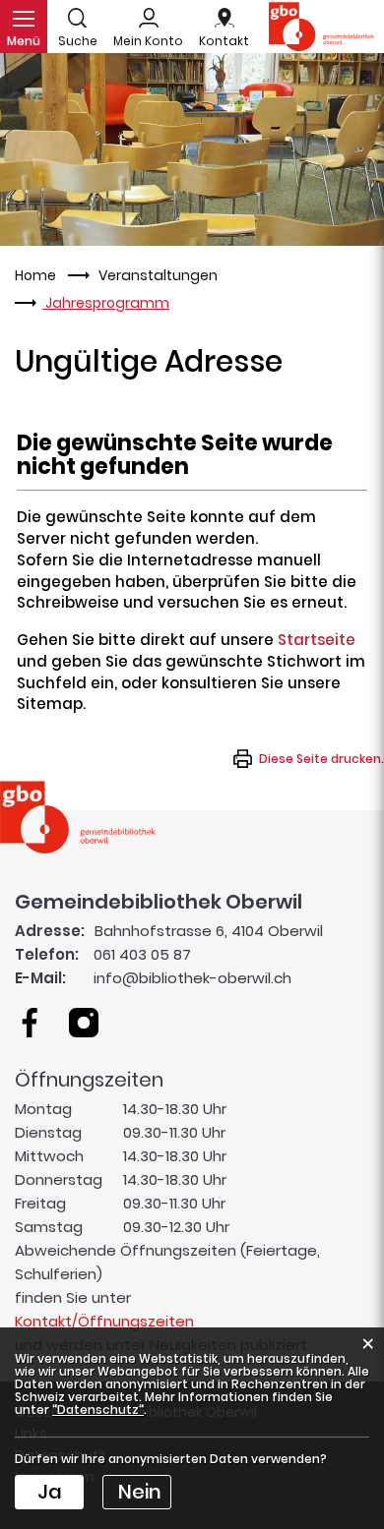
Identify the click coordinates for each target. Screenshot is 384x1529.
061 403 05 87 (142, 954)
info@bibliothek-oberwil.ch (192, 978)
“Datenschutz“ (98, 1409)
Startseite (316, 639)
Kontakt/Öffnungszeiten (104, 1321)
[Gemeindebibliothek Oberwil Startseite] (78, 815)
